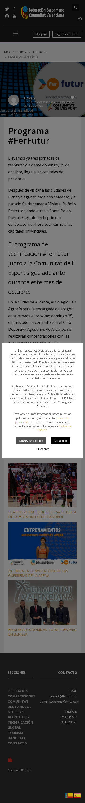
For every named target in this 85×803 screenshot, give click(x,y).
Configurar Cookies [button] (31, 440)
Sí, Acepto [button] (43, 448)
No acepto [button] (60, 440)
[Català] (69, 795)
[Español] (77, 795)
